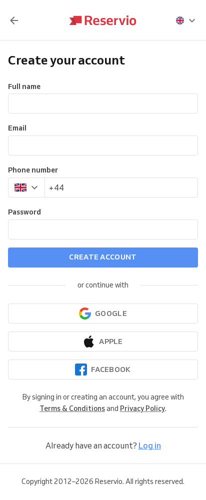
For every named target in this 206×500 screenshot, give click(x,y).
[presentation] (186, 20)
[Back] (14, 20)
